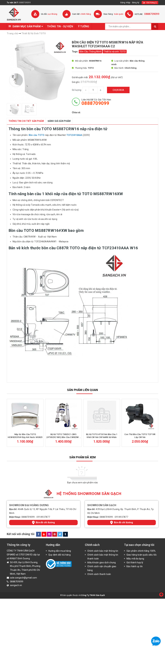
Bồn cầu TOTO (36, 135)
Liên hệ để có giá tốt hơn (96, 102)
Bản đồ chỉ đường (45, 522)
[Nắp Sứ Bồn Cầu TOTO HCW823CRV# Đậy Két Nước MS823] (25, 415)
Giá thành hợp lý (134, 562)
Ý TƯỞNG (83, 26)
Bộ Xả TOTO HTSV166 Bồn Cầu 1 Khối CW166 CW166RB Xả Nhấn (101, 435)
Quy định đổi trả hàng (59, 554)
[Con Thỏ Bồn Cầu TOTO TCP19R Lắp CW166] (140, 415)
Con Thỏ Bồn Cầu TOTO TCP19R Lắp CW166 (139, 435)
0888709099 (25, 2)
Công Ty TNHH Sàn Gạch (93, 595)
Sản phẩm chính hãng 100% (141, 551)
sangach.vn (16, 585)
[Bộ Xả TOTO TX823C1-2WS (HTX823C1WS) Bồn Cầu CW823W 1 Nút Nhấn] (63, 415)
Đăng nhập (125, 2)
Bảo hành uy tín (134, 566)
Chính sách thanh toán (99, 574)
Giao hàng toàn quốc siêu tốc (141, 554)
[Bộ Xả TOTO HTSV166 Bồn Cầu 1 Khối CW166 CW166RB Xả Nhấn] (101, 415)
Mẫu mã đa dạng (135, 558)
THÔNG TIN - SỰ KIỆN (60, 26)
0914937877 (43, 517)
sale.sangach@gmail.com (23, 577)
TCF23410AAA (74, 135)
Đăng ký (135, 2)
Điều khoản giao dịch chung (101, 562)
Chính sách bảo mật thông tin (102, 551)
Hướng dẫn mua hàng (59, 551)
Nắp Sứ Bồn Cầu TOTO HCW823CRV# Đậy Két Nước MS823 (25, 435)
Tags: (75, 51)
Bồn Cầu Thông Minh (91, 51)
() (151, 2)
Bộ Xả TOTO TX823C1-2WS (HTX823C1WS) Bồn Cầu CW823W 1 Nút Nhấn (63, 436)
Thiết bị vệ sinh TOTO (114, 51)
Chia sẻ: (76, 112)
